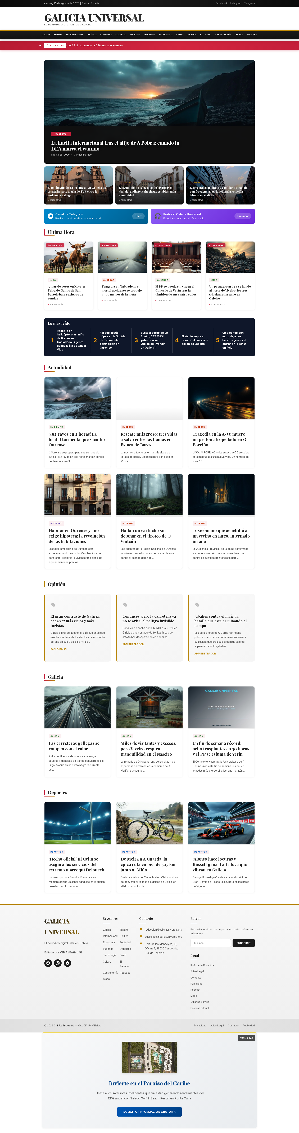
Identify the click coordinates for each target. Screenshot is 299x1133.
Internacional (74, 34)
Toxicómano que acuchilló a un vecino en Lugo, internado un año (221, 535)
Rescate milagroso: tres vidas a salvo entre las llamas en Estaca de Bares (149, 439)
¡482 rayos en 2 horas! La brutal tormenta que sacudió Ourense (77, 439)
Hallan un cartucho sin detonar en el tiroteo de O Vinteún (146, 535)
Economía (106, 34)
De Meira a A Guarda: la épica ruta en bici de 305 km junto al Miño (148, 864)
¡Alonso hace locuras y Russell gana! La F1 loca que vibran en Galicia (220, 864)
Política (92, 34)
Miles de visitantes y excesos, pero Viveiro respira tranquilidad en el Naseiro (148, 748)
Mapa (106, 979)
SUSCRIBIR (244, 943)
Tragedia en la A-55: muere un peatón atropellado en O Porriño (219, 439)
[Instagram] (58, 963)
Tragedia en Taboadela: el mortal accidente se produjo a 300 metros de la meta (122, 290)
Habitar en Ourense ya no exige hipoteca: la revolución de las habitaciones (77, 535)
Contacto (196, 977)
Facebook (221, 3)
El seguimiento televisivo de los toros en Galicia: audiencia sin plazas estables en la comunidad (147, 191)
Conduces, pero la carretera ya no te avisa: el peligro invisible (149, 618)
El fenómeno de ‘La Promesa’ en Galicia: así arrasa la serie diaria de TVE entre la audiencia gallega (77, 191)
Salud (179, 34)
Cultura (192, 34)
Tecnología (166, 34)
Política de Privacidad (203, 965)
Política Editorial (200, 1008)
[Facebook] (48, 963)
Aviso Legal (197, 971)
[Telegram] (67, 963)
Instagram (235, 3)
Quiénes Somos (200, 1001)
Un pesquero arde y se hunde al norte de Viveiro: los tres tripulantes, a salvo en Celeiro (230, 292)
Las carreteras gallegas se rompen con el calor (74, 745)
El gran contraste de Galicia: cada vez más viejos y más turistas (75, 621)
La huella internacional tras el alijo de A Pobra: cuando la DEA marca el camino (111, 45)
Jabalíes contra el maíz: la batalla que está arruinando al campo (220, 621)
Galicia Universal (94, 17)
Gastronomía (223, 34)
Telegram (249, 3)
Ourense (162, 280)
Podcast (252, 34)
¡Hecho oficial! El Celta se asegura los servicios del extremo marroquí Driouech (76, 864)
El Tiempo (205, 34)
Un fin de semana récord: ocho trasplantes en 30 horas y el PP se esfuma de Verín (221, 748)
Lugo (52, 280)
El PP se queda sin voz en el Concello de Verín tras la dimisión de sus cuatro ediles (175, 290)
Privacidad (200, 1025)
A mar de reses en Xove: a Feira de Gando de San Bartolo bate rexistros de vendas (66, 292)
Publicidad (196, 983)
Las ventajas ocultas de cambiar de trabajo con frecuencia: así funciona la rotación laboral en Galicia (219, 191)
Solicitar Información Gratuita (149, 1111)
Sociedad (120, 34)
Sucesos (135, 34)
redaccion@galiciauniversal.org (163, 929)
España (58, 34)
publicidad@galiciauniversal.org (163, 936)
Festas (239, 34)
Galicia (46, 34)
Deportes (149, 34)
